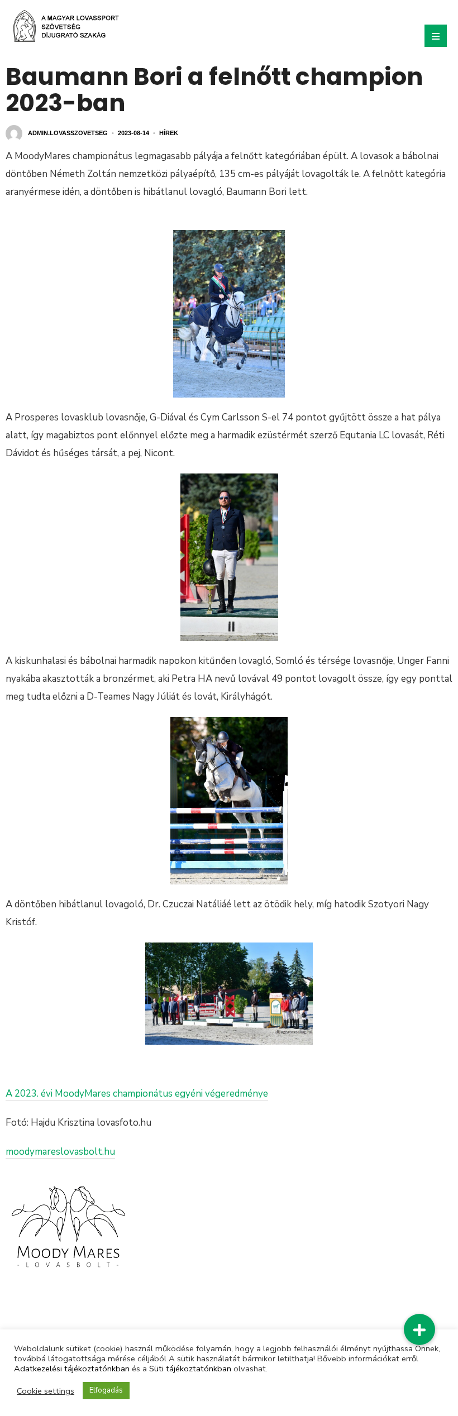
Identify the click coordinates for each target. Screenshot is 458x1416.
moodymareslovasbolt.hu (60, 1151)
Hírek (168, 133)
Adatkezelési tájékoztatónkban (72, 1368)
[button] (419, 1329)
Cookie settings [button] (45, 1391)
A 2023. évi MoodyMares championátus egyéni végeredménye (137, 1093)
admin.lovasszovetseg (68, 133)
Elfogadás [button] (106, 1390)
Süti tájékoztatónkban (190, 1368)
